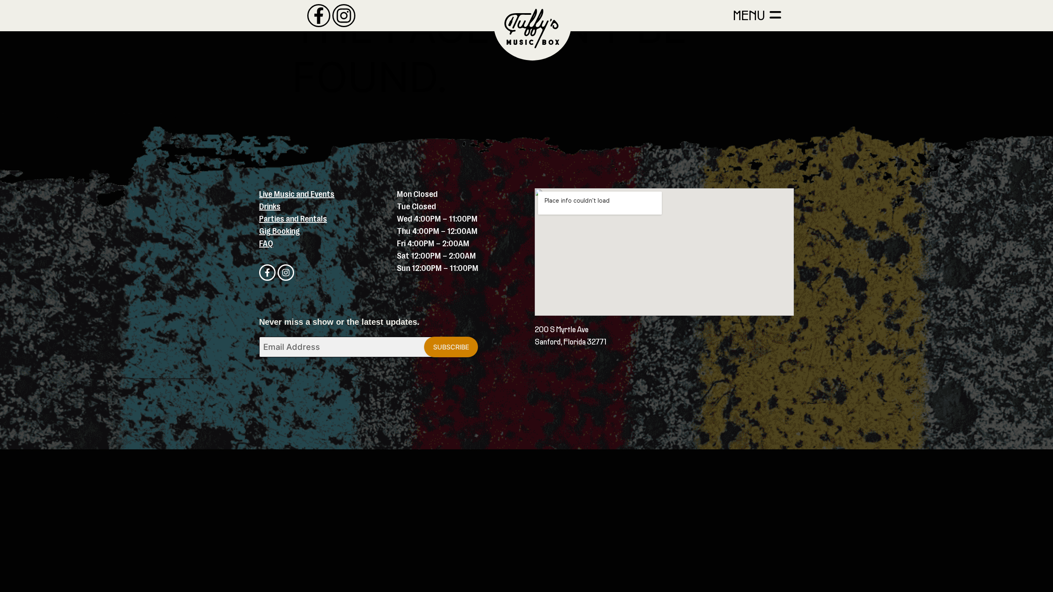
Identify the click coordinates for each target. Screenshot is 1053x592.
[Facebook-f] (318, 15)
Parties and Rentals (293, 219)
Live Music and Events (296, 194)
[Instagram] (343, 15)
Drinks (270, 206)
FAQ (266, 243)
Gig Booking (279, 231)
